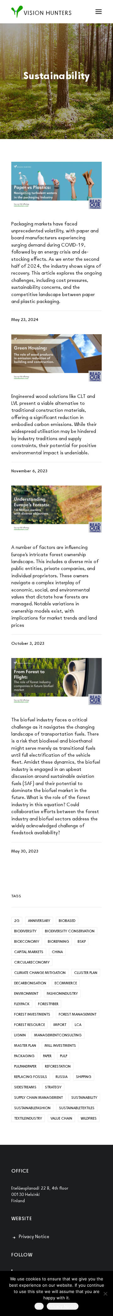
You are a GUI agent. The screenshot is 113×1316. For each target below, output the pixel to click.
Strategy (53, 1087)
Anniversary (39, 920)
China (57, 952)
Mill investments (60, 1045)
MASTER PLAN (25, 1045)
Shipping (83, 1076)
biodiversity (25, 931)
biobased (67, 920)
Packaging (24, 1056)
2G (16, 920)
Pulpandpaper (25, 1066)
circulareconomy (32, 962)
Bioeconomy (26, 941)
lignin (20, 1035)
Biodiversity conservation (69, 931)
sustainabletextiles (76, 1108)
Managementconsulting (58, 1035)
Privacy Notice (34, 1236)
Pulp (63, 1056)
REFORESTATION (58, 1066)
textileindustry (28, 1118)
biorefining (58, 941)
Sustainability (84, 1097)
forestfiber (48, 1004)
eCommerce (66, 983)
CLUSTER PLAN (85, 972)
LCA (78, 1024)
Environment (26, 993)
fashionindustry (62, 993)
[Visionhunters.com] (41, 12)
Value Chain (61, 1118)
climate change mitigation (40, 972)
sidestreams (25, 1087)
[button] (98, 11)
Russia (61, 1076)
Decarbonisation (30, 983)
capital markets (28, 952)
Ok (39, 1306)
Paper (47, 1056)
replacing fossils (30, 1076)
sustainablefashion (32, 1108)
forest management (77, 1014)
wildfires (89, 1118)
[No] (105, 1293)
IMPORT (59, 1024)
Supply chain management (38, 1097)
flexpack (22, 1004)
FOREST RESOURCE (29, 1024)
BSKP (82, 941)
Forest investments (32, 1014)
